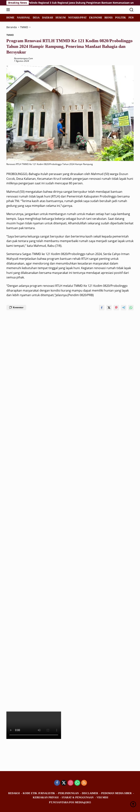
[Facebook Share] (101, 307)
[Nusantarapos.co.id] (31, 10)
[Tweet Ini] (109, 307)
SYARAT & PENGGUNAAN (78, 797)
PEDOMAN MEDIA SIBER (116, 793)
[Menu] (8, 10)
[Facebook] (57, 783)
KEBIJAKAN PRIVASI (46, 797)
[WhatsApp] (77, 783)
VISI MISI (102, 797)
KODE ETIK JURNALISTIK (39, 793)
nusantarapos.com (23, 58)
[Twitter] (64, 783)
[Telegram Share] (123, 307)
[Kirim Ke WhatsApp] (131, 307)
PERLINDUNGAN (68, 793)
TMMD (10, 35)
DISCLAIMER (90, 793)
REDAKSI (14, 793)
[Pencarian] (131, 10)
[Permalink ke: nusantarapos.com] (9, 59)
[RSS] (84, 783)
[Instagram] (70, 783)
